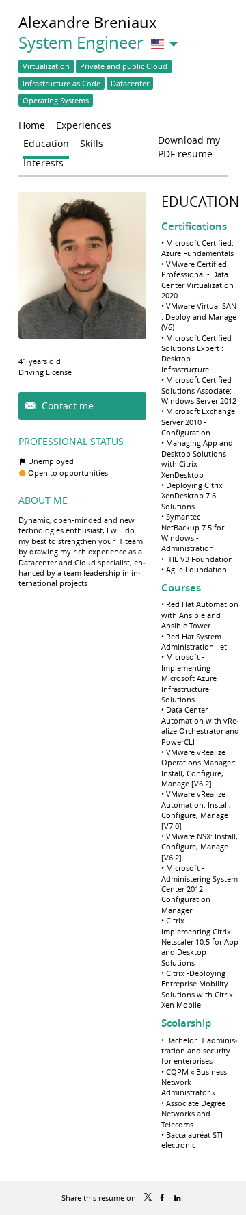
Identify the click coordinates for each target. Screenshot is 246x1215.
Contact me (66, 405)
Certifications (194, 226)
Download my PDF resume (189, 143)
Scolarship (186, 1023)
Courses (181, 587)
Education (200, 201)
